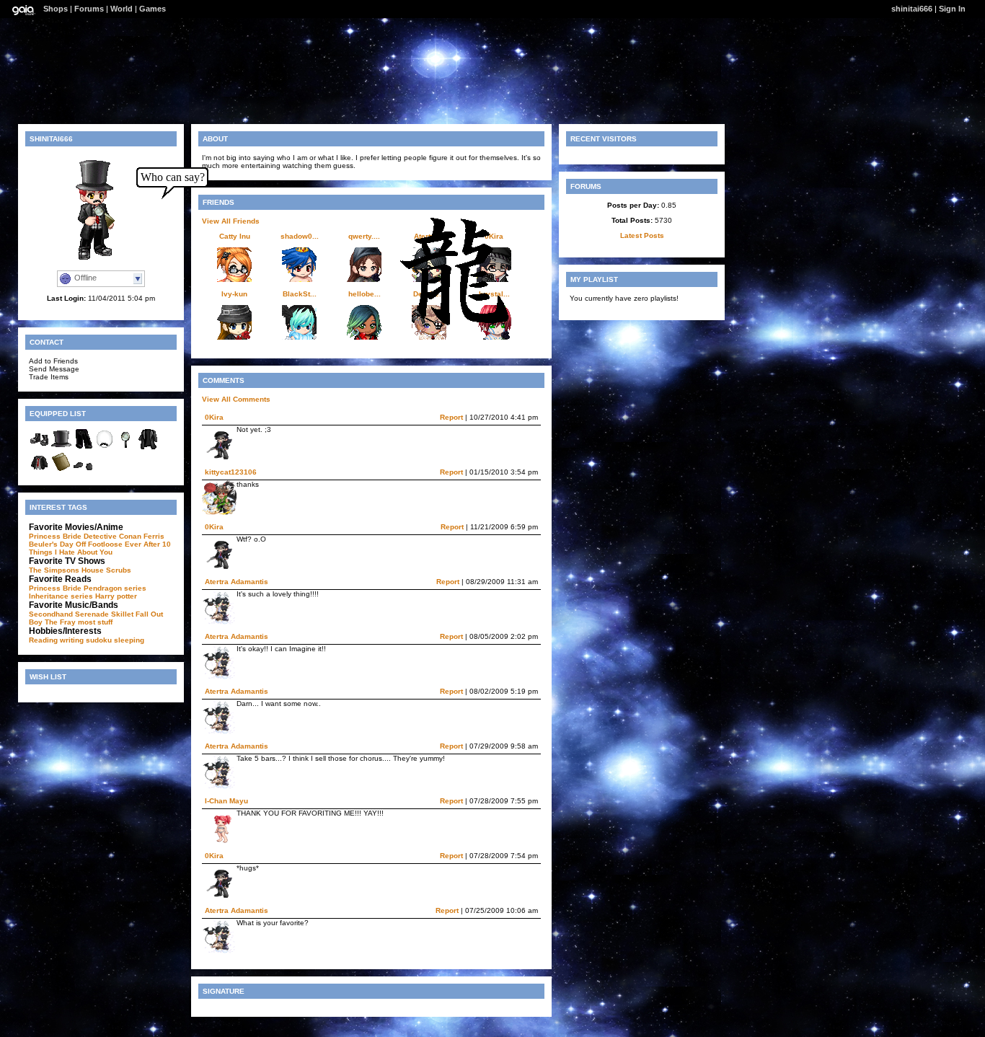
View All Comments (236, 399)
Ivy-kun (234, 294)
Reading (43, 640)
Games (152, 8)
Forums (89, 8)
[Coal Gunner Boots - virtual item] (39, 447)
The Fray (60, 622)
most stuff (95, 622)
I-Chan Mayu (226, 801)
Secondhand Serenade (69, 614)
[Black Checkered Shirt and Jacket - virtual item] (39, 471)
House (92, 570)
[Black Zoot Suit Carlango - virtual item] (148, 447)
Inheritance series (61, 596)
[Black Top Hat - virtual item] (61, 447)
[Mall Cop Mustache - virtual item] (104, 447)
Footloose (105, 544)
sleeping (129, 640)
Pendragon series (115, 588)
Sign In (952, 8)
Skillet (122, 614)
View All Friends (231, 221)
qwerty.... (364, 236)
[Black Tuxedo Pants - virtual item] (83, 447)
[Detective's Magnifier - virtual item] (126, 447)
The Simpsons (54, 570)
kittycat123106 (231, 472)
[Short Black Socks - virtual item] (83, 471)
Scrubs (118, 570)
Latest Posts (642, 235)
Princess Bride (55, 536)
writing (72, 640)
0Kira (214, 417)
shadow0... (300, 236)
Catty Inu (234, 236)
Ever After (142, 544)
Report (451, 417)
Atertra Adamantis (236, 582)
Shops (55, 8)
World (121, 8)
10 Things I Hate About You (100, 548)
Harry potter (116, 596)
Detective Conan (112, 536)
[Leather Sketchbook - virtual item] (61, 471)
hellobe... (364, 294)
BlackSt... (300, 294)
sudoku (99, 640)
